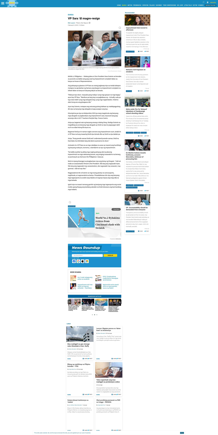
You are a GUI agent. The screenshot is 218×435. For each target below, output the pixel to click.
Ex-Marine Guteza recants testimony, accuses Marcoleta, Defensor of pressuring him (136, 156)
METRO (130, 5)
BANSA (124, 5)
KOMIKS (201, 5)
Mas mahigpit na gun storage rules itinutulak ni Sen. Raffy (78, 345)
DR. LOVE (180, 5)
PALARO (152, 5)
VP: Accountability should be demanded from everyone (137, 209)
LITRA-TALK (188, 5)
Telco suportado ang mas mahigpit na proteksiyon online (108, 381)
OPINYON (145, 5)
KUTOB (195, 5)
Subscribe (213, 2)
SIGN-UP (110, 255)
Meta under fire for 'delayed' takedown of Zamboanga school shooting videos (136, 111)
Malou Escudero (72, 349)
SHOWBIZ (159, 5)
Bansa (70, 15)
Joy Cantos (71, 405)
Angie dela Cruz (72, 369)
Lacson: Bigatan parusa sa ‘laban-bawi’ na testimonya (108, 329)
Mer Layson (71, 23)
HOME (119, 5)
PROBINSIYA (137, 5)
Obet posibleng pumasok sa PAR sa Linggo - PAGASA (108, 401)
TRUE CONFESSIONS (169, 5)
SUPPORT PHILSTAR (211, 5)
